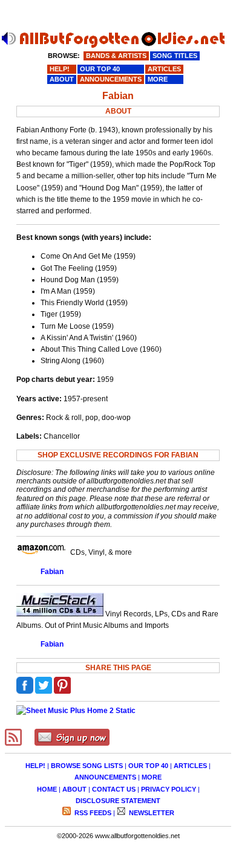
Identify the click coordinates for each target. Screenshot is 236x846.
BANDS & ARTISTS (116, 55)
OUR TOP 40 (148, 765)
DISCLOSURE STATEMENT (118, 800)
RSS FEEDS (92, 812)
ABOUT (74, 789)
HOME (47, 789)
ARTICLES (190, 765)
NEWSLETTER (150, 812)
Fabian (52, 571)
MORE (152, 777)
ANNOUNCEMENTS (105, 777)
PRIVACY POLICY (168, 789)
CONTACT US (114, 789)
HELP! (35, 765)
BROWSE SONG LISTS (87, 765)
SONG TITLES (175, 55)
